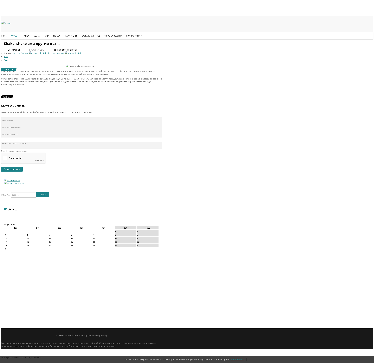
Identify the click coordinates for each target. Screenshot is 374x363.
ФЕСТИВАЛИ (9, 69)
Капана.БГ (17, 49)
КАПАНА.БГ (6, 195)
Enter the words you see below (14, 151)
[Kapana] (6, 23)
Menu (2, 42)
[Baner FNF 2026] (12, 180)
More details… (237, 359)
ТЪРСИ (42, 194)
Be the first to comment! (65, 49)
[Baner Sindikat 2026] (14, 183)
